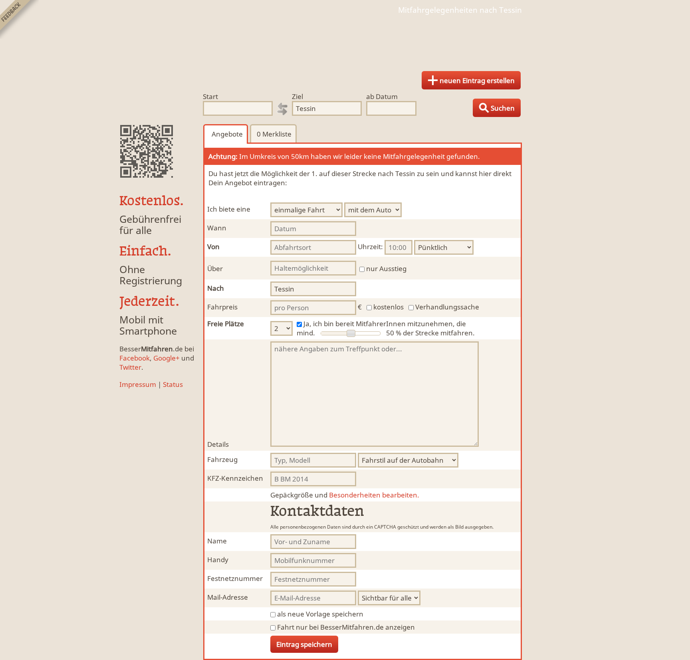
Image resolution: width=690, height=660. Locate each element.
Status (173, 384)
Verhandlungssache (447, 306)
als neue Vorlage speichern (320, 613)
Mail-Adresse (227, 597)
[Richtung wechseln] (282, 109)
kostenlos (388, 306)
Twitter (130, 367)
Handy (217, 559)
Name (217, 540)
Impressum (137, 384)
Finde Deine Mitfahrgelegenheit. (345, 40)
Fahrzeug (222, 459)
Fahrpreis (222, 306)
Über (215, 268)
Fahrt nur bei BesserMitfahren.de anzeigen (346, 627)
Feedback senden (19, 19)
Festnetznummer (235, 578)
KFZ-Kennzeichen (235, 478)
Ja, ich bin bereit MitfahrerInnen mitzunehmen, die (384, 323)
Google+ (166, 358)
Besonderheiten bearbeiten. (344, 494)
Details (218, 444)
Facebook (134, 358)
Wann (216, 227)
